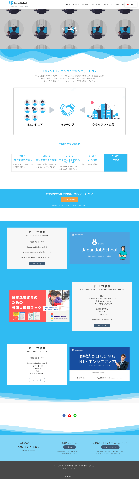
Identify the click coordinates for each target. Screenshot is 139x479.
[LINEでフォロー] (75, 415)
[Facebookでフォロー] (64, 415)
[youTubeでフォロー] (69, 415)
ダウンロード (37, 264)
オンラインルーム (110, 447)
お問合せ (69, 447)
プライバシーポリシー (69, 468)
